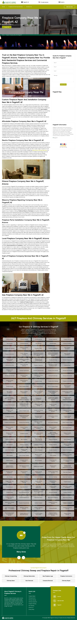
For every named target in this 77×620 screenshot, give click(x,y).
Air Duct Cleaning (24, 476)
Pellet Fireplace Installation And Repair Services (53, 433)
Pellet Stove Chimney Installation (38, 428)
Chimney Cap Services (24, 370)
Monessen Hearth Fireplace (24, 460)
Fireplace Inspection (38, 365)
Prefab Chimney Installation (38, 472)
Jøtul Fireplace (10, 455)
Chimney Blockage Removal (24, 365)
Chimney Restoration (9, 365)
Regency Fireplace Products (67, 433)
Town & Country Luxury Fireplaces (38, 439)
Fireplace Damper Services (53, 405)
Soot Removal (38, 343)
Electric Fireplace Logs (24, 410)
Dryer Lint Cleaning (38, 476)
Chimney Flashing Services (9, 381)
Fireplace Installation (53, 348)
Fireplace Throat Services (9, 411)
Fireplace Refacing (53, 359)
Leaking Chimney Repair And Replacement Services (24, 416)
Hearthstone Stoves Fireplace (67, 460)
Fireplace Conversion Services (53, 503)
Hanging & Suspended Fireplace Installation (67, 503)
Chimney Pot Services (52, 375)
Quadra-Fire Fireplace (67, 450)
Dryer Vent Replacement (38, 487)
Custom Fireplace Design (24, 428)
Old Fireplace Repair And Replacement (53, 365)
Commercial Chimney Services (38, 411)
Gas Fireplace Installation (9, 392)
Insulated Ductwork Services (67, 508)
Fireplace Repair (38, 348)
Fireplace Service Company (38, 482)
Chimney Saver (67, 365)
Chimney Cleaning (24, 339)
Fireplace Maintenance (24, 497)
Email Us (62, 2)
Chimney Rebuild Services (24, 472)
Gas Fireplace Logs (67, 404)
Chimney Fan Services (67, 375)
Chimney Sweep (9, 339)
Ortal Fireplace (53, 455)
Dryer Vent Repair (24, 487)
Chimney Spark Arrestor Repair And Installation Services (38, 354)
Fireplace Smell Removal (10, 422)
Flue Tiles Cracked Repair (38, 422)
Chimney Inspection (53, 339)
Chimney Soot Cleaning (9, 348)
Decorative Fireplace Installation (67, 487)
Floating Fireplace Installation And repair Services (53, 514)
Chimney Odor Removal (24, 422)
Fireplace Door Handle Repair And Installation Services (53, 398)
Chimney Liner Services (9, 375)
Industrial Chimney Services (67, 411)
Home (3, 6)
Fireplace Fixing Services (24, 502)
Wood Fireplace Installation (67, 386)
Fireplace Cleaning (67, 339)
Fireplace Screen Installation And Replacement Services (67, 466)
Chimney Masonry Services (24, 381)
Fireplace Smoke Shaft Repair (24, 360)
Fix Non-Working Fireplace (24, 354)
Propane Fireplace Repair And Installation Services (9, 398)
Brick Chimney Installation (67, 354)
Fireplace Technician (67, 492)
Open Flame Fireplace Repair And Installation (9, 508)
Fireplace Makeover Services (38, 508)
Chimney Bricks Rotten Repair (53, 417)
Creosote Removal (24, 343)
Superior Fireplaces (10, 439)
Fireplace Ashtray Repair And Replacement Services (67, 398)
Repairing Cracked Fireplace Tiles (38, 417)
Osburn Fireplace (38, 450)
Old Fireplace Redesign (53, 422)
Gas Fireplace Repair (38, 386)
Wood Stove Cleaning (67, 497)
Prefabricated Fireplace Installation (67, 392)
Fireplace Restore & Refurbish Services (24, 514)
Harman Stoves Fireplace (24, 450)
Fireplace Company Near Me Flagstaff (14, 34)
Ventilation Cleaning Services (24, 508)
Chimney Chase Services (38, 370)
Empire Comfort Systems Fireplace (9, 466)
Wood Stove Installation (53, 497)
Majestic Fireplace (53, 444)
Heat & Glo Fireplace (9, 450)
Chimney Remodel (53, 508)
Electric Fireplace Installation (24, 392)
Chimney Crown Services (9, 370)
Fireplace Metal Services (10, 404)
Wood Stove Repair (38, 497)
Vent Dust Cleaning (53, 476)
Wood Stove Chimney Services (9, 503)
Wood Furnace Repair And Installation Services (38, 392)
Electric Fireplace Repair (53, 386)
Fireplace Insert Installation (9, 472)
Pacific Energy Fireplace (24, 455)
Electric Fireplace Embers (52, 428)
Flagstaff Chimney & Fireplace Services (58, 617)
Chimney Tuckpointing (67, 359)
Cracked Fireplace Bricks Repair (38, 514)
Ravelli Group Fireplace (38, 466)
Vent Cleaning (9, 476)
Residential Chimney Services (53, 411)
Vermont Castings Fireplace (67, 445)
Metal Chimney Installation (9, 360)
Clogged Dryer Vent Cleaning (9, 482)
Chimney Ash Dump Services (38, 376)
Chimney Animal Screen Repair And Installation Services (53, 354)
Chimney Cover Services (53, 370)
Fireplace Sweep (38, 381)
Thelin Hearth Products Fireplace (24, 466)
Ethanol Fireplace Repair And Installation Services (53, 392)
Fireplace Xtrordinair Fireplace (67, 455)
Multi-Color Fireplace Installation (38, 433)
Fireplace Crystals (24, 433)
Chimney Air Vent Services (9, 433)
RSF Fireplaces (10, 444)
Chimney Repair (53, 343)
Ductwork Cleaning (53, 492)
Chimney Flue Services (67, 370)
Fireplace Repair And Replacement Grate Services (24, 405)
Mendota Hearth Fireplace (38, 455)
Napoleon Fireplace (38, 444)
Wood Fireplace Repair (24, 386)
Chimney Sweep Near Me (38, 492)
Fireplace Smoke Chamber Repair (38, 360)
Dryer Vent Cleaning (67, 472)
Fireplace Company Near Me (10, 498)
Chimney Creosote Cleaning (24, 348)
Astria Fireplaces (67, 439)
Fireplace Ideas (9, 492)
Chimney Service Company (53, 482)
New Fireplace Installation (67, 348)
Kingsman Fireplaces (53, 439)
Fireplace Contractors (67, 381)
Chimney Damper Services (24, 376)
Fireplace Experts (67, 481)
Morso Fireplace (38, 460)
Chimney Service (38, 339)
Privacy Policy (31, 609)
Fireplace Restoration (9, 354)
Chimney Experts (9, 487)
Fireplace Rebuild (9, 386)
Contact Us (29, 6)
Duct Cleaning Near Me (24, 492)
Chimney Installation (67, 343)
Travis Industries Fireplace (52, 460)
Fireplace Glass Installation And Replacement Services (24, 398)
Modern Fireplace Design (9, 428)
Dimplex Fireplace (53, 450)
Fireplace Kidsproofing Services (53, 472)
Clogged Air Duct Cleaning (24, 482)
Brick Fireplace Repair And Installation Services (9, 514)
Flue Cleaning (9, 343)
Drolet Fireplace (9, 460)
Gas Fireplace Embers (67, 427)
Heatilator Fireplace (24, 444)
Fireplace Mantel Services (67, 514)
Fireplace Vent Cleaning (53, 381)
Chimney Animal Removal (53, 466)
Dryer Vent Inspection (67, 476)
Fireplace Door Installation (38, 398)
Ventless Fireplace (38, 502)
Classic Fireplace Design (67, 422)
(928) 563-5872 (69, 6)
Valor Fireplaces (24, 439)
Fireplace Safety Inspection (53, 487)
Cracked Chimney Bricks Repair (67, 417)
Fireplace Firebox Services (38, 405)
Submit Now (63, 84)
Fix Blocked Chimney (9, 416)
